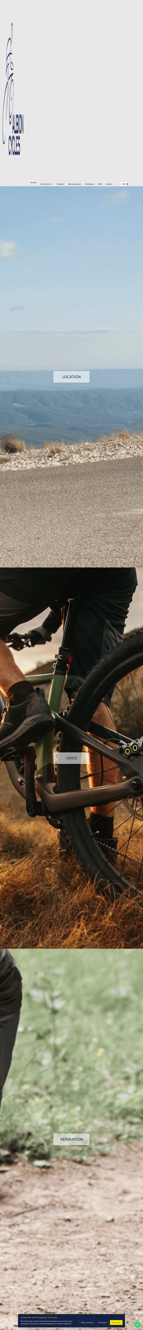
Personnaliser (102, 1322)
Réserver (60, 184)
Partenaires (89, 184)
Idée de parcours (74, 184)
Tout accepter (116, 1322)
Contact (109, 184)
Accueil (33, 182)
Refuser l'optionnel (87, 1322)
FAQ (100, 184)
